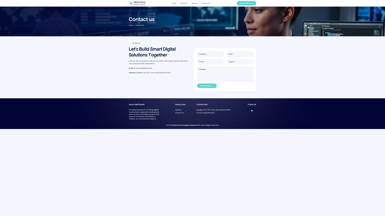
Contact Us (206, 3)
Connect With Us (245, 3)
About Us (183, 3)
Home (174, 3)
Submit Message (205, 86)
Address (178, 110)
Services (194, 3)
